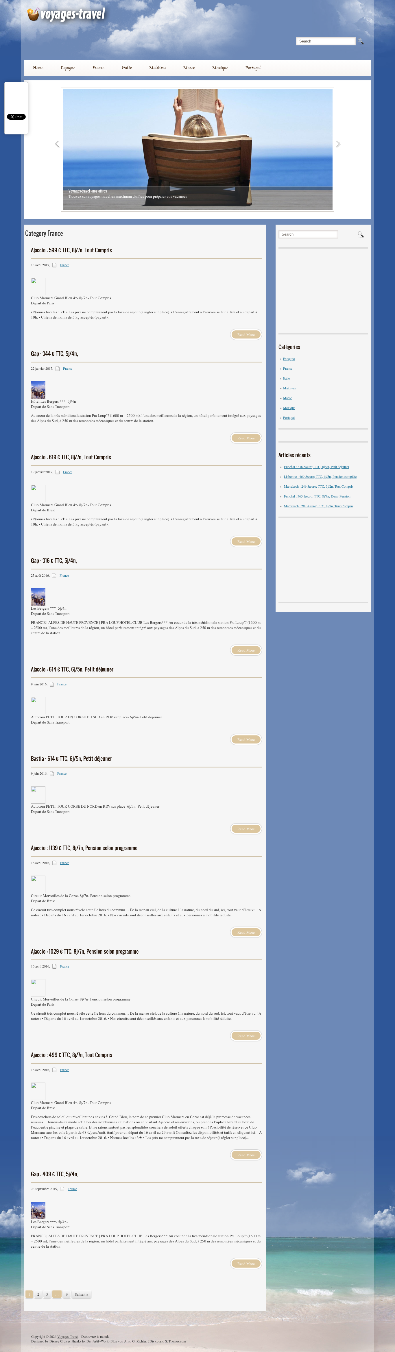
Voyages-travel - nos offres (88, 191)
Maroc (189, 67)
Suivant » (81, 1294)
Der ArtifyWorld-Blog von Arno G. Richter (116, 1341)
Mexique (220, 67)
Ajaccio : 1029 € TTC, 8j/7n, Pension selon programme (85, 951)
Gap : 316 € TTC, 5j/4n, (54, 561)
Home (38, 67)
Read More (246, 334)
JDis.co (153, 1341)
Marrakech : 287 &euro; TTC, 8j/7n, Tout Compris (318, 506)
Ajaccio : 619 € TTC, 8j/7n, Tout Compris (71, 457)
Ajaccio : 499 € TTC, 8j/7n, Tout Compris (71, 1055)
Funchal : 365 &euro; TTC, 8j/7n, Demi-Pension (317, 496)
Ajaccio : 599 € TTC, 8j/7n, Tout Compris (71, 250)
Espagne (68, 67)
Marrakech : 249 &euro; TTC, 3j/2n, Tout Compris (318, 486)
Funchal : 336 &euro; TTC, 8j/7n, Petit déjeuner (316, 466)
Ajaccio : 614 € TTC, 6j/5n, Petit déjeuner (72, 669)
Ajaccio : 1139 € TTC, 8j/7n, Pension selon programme (84, 848)
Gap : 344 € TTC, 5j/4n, (54, 354)
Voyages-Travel (67, 1336)
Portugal (253, 67)
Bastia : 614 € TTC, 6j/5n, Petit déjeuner (71, 759)
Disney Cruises (60, 1341)
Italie (127, 67)
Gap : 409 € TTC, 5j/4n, (54, 1174)
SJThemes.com (175, 1341)
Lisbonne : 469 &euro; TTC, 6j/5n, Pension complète (320, 476)
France (98, 67)
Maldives (157, 67)
